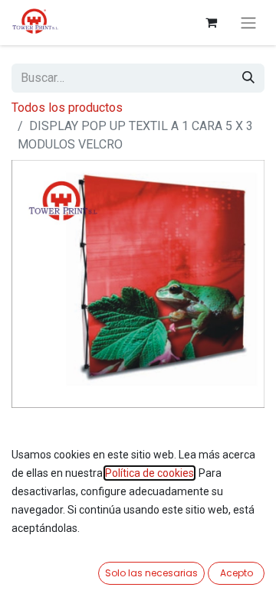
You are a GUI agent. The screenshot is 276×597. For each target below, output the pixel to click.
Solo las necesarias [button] (151, 572)
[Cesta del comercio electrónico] (211, 22)
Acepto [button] (236, 572)
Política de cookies (149, 473)
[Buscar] (248, 78)
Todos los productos (67, 107)
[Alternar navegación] (248, 22)
